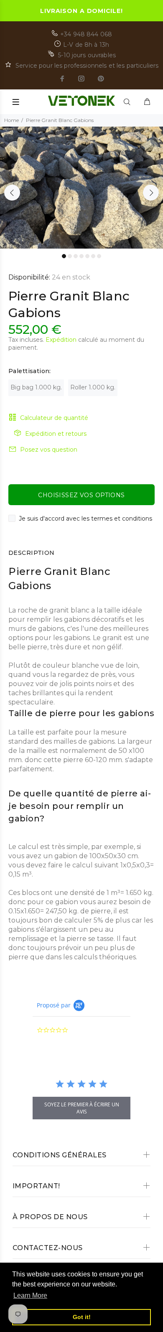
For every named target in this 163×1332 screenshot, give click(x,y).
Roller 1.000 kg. (92, 387)
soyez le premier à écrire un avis (81, 1108)
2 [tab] (70, 256)
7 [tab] (99, 256)
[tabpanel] (81, 188)
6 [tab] (93, 256)
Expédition (61, 339)
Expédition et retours (56, 433)
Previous (12, 193)
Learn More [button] (30, 1295)
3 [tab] (76, 256)
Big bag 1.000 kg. (36, 387)
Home (11, 120)
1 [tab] (64, 256)
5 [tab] (87, 256)
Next (151, 193)
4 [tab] (81, 256)
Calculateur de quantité (54, 418)
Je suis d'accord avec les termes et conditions (85, 518)
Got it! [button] (82, 1317)
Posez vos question (48, 449)
